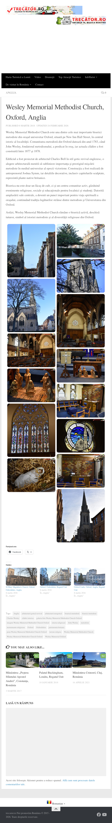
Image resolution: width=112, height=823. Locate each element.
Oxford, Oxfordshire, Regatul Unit (53, 587)
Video (37, 77)
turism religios (55, 632)
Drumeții (49, 77)
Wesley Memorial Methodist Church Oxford (24, 636)
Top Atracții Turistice (69, 77)
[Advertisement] (56, 51)
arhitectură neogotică (53, 613)
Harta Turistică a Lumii (18, 77)
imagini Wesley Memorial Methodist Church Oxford (28, 622)
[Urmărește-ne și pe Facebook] (99, 815)
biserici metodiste (89, 613)
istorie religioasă (58, 622)
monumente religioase (16, 627)
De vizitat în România (17, 84)
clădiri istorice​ (28, 618)
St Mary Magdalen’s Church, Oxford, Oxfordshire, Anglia (20, 588)
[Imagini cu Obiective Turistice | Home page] (44, 10)
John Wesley (73, 622)
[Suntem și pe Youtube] (104, 815)
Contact (39, 84)
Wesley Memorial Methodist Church (78, 632)
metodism (85, 622)
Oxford (30, 627)
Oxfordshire (41, 627)
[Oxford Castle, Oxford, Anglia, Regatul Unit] (89, 577)
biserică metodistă (72, 613)
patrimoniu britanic (56, 627)
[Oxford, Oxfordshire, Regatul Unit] (55, 577)
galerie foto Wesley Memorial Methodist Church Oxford (59, 618)
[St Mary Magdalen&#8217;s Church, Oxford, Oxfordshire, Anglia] (21, 577)
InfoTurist (90, 77)
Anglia (11, 92)
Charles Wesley (13, 618)
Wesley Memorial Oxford (55, 636)
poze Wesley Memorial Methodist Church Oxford (27, 632)
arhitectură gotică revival (32, 613)
